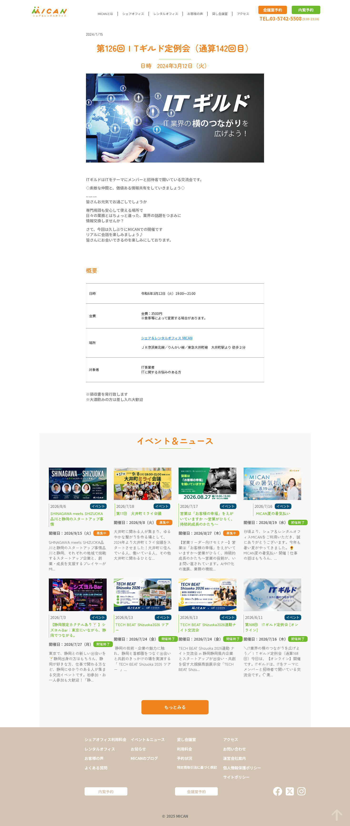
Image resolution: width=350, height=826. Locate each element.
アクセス (243, 14)
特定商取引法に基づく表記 (197, 767)
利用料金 (184, 749)
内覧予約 (306, 10)
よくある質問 (96, 767)
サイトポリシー (236, 777)
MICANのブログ (144, 758)
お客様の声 (195, 14)
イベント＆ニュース (148, 739)
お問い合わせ (234, 749)
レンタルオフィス (165, 14)
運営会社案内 (234, 758)
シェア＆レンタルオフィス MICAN (166, 338)
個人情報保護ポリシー (242, 767)
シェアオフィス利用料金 (105, 739)
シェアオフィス (133, 14)
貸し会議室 (220, 14)
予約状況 (184, 758)
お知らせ (138, 749)
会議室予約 (272, 10)
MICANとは (105, 14)
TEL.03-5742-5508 (281, 18)
